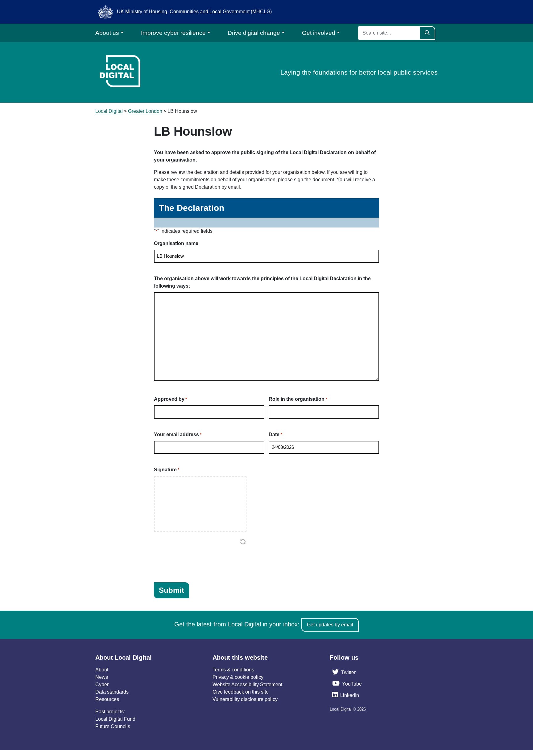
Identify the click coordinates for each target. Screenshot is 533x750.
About (101, 669)
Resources (107, 699)
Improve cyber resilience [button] (173, 33)
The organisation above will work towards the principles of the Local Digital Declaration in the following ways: (262, 282)
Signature (166, 469)
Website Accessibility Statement (247, 684)
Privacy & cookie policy (238, 677)
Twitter (348, 672)
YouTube (352, 683)
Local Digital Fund (115, 719)
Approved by (170, 399)
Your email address (177, 434)
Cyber (102, 684)
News (101, 677)
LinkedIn (349, 695)
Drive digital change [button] (254, 33)
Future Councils (112, 726)
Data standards (112, 692)
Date (275, 434)
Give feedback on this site (241, 692)
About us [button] (107, 33)
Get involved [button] (318, 33)
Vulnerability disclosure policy (245, 699)
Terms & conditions (233, 669)
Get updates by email (330, 624)
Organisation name (176, 243)
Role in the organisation (298, 399)
